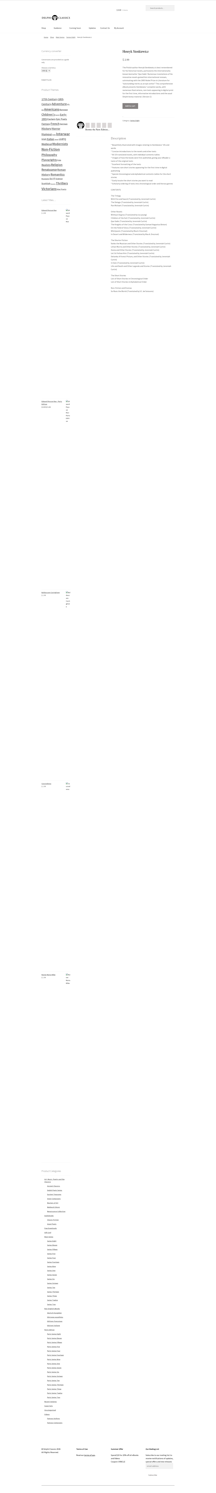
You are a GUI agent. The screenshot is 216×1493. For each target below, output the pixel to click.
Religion (56, 165)
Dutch (57, 115)
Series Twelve (52, 1300)
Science (59, 178)
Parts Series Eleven (54, 1338)
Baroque (64, 109)
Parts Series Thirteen (55, 1385)
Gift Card (47, 1232)
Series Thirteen (53, 1292)
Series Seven (52, 1275)
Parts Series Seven (54, 1368)
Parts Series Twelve (54, 1393)
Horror (56, 128)
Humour (47, 134)
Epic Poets (61, 119)
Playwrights (49, 160)
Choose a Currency (49, 68)
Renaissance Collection (56, 1211)
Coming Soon (75, 28)
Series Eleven (52, 1245)
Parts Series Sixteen (55, 1376)
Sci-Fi (52, 178)
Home (46, 37)
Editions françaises (54, 1321)
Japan (56, 139)
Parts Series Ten (53, 1380)
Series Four (51, 1258)
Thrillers (62, 183)
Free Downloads (50, 1228)
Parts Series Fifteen (54, 1342)
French (55, 123)
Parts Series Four (53, 1351)
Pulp (59, 160)
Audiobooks (49, 1216)
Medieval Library (53, 1207)
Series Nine (51, 1266)
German (64, 123)
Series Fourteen (53, 1262)
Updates (92, 28)
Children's (48, 114)
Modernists (60, 144)
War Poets (61, 189)
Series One (51, 1270)
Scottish (46, 183)
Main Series (60, 37)
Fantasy (46, 123)
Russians (45, 178)
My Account (119, 28)
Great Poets (51, 1224)
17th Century (50, 99)
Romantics (58, 174)
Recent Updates (50, 1402)
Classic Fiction (53, 1220)
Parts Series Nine (53, 1359)
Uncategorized (50, 1410)
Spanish (53, 184)
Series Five (51, 1254)
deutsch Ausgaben (54, 1313)
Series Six (51, 1279)
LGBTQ (62, 139)
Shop (44, 28)
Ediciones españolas (55, 1317)
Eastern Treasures (54, 1194)
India (54, 135)
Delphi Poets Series (54, 1190)
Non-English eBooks (52, 1309)
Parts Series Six (53, 1372)
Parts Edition (49, 1330)
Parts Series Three (54, 1389)
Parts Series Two (53, 1397)
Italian (50, 139)
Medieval (47, 144)
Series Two (51, 1304)
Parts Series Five (53, 1347)
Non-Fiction (51, 149)
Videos (47, 1414)
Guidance (58, 28)
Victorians (49, 188)
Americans (51, 109)
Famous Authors (53, 1418)
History (46, 128)
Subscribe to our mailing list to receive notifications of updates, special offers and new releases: (159, 1458)
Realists (46, 165)
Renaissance (49, 169)
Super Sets (48, 1406)
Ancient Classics (53, 1186)
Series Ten (51, 1287)
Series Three (52, 1296)
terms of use (89, 1455)
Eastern (51, 119)
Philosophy (49, 155)
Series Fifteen (52, 1249)
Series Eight (70, 37)
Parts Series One (53, 1364)
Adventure (59, 104)
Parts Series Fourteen (55, 1355)
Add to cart (130, 106)
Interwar (63, 134)
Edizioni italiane (53, 1325)
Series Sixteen (52, 1283)
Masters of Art (52, 1203)
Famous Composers (54, 1423)
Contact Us (105, 28)
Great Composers (54, 1199)
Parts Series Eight (54, 1334)
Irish (44, 139)
